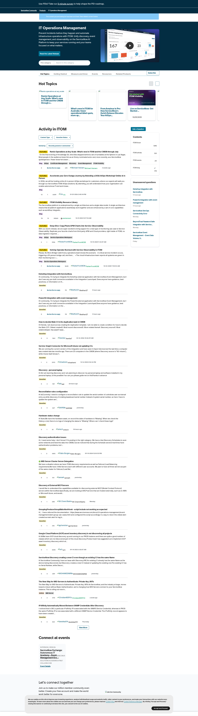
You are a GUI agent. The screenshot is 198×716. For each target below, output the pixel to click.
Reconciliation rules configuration (53, 391)
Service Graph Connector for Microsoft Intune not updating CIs (66, 346)
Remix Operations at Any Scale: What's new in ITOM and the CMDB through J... (52, 94)
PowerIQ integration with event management (58, 298)
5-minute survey (65, 3)
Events (95, 74)
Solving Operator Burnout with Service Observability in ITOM (76, 250)
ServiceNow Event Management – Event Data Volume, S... (143, 235)
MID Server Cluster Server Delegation (57, 461)
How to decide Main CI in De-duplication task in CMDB (62, 322)
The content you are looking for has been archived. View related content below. (72, 16)
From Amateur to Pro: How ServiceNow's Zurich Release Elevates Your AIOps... (109, 94)
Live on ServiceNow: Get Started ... (141, 91)
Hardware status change (49, 415)
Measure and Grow (79, 74)
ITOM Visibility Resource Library (63, 202)
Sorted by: (42, 146)
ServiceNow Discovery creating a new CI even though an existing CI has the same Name (77, 557)
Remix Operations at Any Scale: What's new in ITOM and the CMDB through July (84, 152)
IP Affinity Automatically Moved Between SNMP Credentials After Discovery (71, 605)
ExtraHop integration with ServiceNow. (55, 274)
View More (83, 627)
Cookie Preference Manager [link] (133, 701)
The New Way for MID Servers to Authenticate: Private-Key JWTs (66, 581)
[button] (153, 73)
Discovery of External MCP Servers (54, 485)
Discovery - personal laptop (50, 370)
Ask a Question (138, 129)
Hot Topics (44, 74)
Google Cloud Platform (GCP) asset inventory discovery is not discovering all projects (75, 533)
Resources (107, 74)
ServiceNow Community (29, 10)
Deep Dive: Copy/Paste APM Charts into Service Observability (76, 226)
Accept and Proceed (161, 708)
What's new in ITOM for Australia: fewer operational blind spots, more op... (81, 94)
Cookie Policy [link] (110, 701)
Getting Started (60, 74)
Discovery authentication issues (52, 437)
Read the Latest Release (49, 54)
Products (42, 10)
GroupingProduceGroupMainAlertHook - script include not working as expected (73, 509)
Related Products (123, 74)
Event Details (45, 666)
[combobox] (72, 62)
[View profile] (77, 168)
